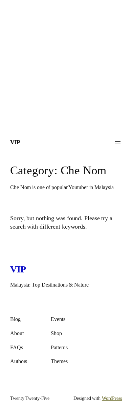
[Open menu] (118, 143)
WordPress (112, 398)
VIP (15, 142)
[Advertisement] (66, 65)
